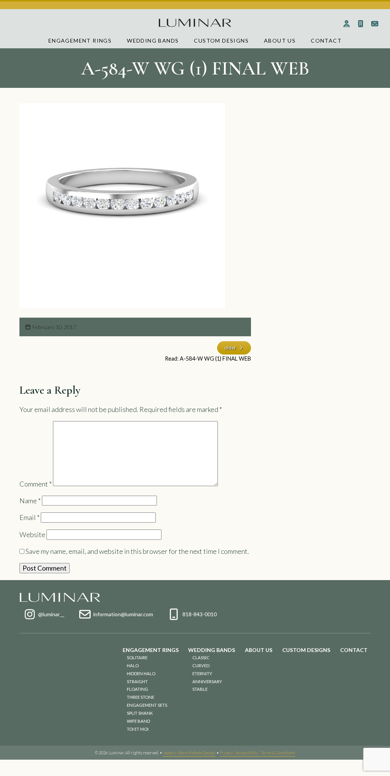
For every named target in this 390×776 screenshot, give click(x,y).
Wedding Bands (153, 40)
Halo (133, 665)
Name (30, 500)
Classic (200, 657)
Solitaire (137, 657)
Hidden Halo (141, 673)
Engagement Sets (147, 705)
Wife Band (138, 721)
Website (32, 534)
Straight (137, 681)
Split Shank (140, 713)
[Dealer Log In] (347, 23)
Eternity (202, 673)
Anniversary (207, 681)
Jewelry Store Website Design (189, 752)
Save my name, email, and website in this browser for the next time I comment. (137, 551)
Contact (326, 40)
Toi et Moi (138, 729)
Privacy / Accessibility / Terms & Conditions (257, 752)
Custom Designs (221, 40)
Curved (200, 665)
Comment (35, 483)
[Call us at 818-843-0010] (360, 23)
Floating (137, 689)
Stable (200, 689)
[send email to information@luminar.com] (375, 23)
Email (29, 517)
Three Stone (140, 697)
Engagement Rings (80, 40)
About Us (280, 40)
